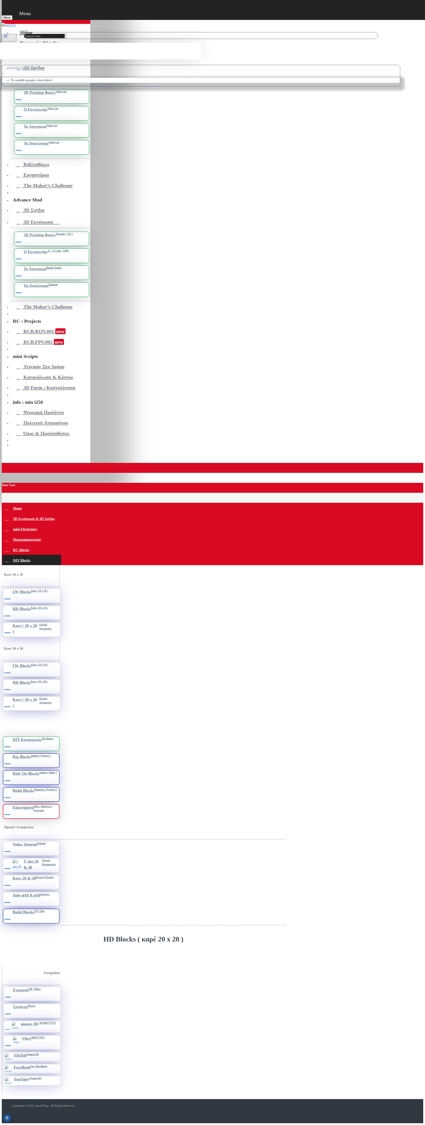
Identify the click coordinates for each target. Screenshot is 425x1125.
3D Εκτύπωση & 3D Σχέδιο (34, 519)
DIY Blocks (21, 560)
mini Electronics (25, 529)
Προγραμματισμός (27, 539)
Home (17, 508)
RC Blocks (21, 550)
